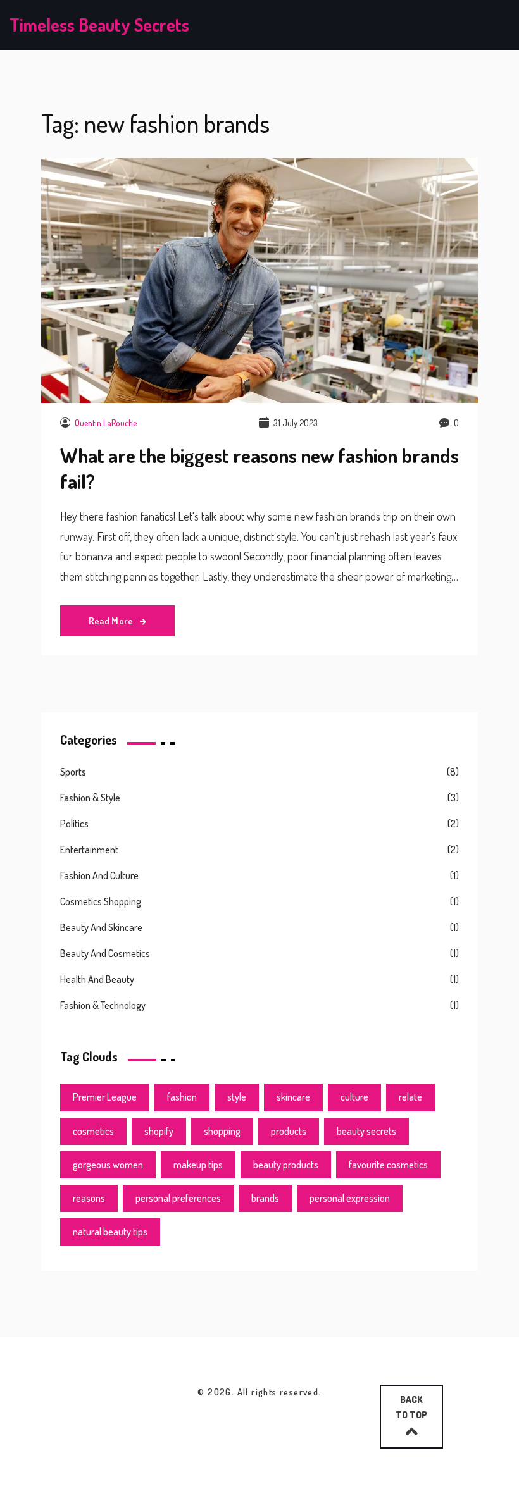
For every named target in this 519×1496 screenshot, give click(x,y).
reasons (89, 1198)
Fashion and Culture (99, 875)
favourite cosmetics (388, 1164)
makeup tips (198, 1164)
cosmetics (93, 1131)
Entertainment (89, 849)
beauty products (285, 1164)
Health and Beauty (97, 979)
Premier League (105, 1097)
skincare (293, 1097)
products (288, 1131)
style (236, 1097)
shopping (222, 1131)
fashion (182, 1097)
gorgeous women (108, 1164)
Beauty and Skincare (101, 927)
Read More (112, 621)
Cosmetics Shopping (100, 901)
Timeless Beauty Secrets (99, 24)
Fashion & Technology (103, 1005)
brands (265, 1198)
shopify (158, 1131)
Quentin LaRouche (106, 422)
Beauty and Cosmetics (105, 953)
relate (410, 1097)
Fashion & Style (90, 798)
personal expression (350, 1198)
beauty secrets (366, 1131)
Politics (74, 824)
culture (354, 1097)
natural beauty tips (110, 1231)
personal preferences (178, 1198)
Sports (73, 772)
